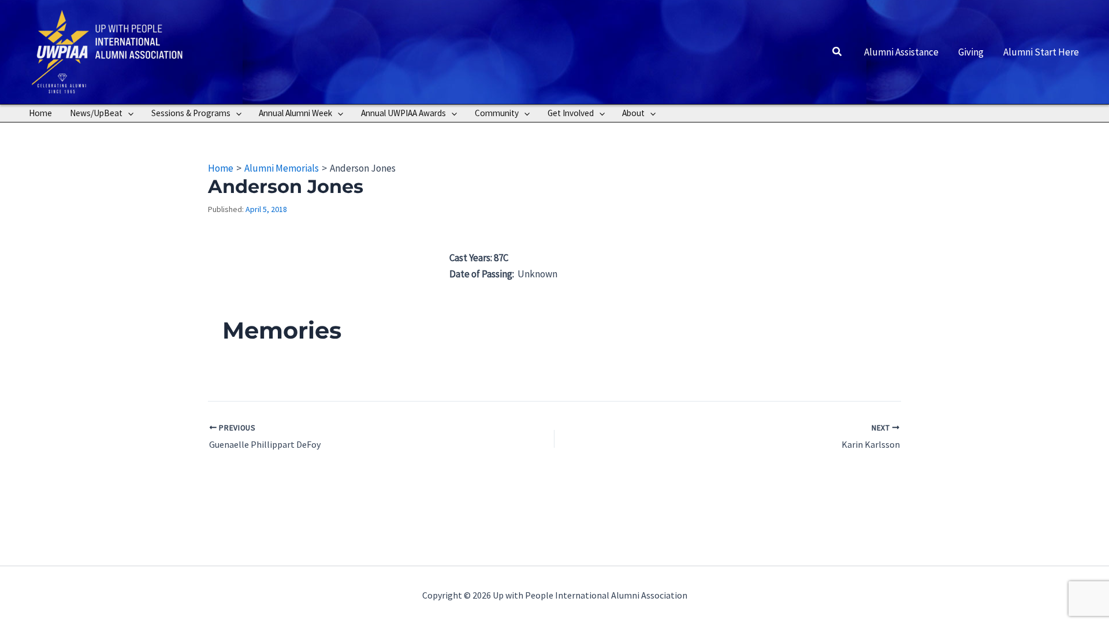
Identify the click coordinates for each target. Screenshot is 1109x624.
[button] (837, 52)
